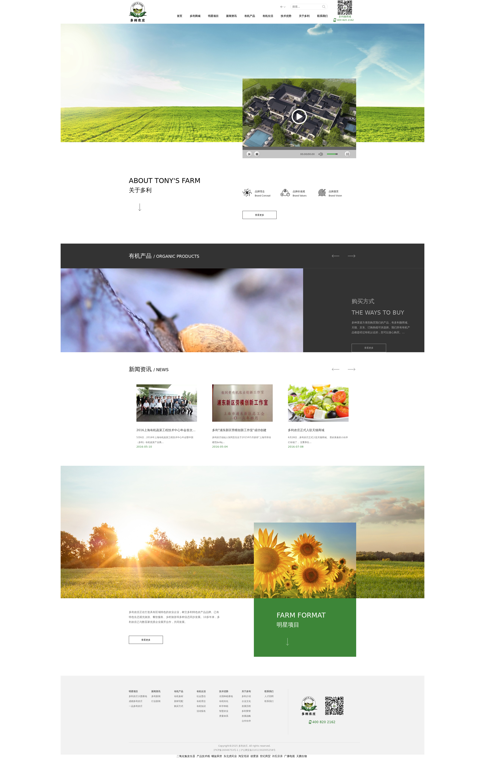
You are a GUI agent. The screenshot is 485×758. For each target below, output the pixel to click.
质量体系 (223, 716)
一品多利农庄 (135, 706)
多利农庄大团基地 (138, 696)
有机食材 (178, 696)
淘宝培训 (243, 756)
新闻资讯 (231, 15)
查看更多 (259, 215)
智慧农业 (223, 711)
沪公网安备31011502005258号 (258, 750)
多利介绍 (246, 696)
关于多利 (304, 15)
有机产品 (249, 15)
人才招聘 (269, 696)
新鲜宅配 (178, 701)
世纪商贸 (265, 756)
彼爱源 (254, 756)
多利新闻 (155, 696)
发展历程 (246, 706)
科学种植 (223, 706)
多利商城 (195, 15)
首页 (179, 15)
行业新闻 (155, 701)
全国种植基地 (226, 696)
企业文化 (246, 701)
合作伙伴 (246, 721)
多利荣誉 (246, 711)
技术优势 (286, 15)
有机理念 (201, 701)
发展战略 (246, 716)
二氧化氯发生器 (186, 756)
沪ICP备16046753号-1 (226, 750)
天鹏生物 (301, 756)
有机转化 (223, 701)
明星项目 (213, 15)
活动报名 (201, 711)
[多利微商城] (334, 705)
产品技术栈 (203, 756)
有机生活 (268, 15)
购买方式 (178, 706)
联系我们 (322, 15)
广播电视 (289, 756)
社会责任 (201, 696)
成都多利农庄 (135, 701)
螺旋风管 (216, 756)
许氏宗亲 (277, 756)
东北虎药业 (230, 756)
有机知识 (201, 706)
